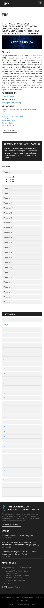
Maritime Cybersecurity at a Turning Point (17, 535)
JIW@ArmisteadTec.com (13, 587)
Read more (10, 131)
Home (11, 604)
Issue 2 (11, 179)
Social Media (6, 114)
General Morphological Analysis (12, 116)
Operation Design (7, 123)
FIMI (3, 112)
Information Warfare (8, 121)
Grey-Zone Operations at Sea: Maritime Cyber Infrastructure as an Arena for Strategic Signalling (20, 543)
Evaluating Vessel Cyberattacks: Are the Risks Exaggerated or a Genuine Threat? (19, 553)
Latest (34, 604)
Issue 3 (11, 177)
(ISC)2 (5, 325)
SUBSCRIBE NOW (11, 525)
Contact (27, 604)
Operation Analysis (8, 125)
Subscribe (19, 604)
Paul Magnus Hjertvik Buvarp (11, 103)
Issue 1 (11, 181)
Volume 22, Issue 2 (8, 96)
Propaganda (6, 118)
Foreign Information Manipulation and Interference (19, 109)
